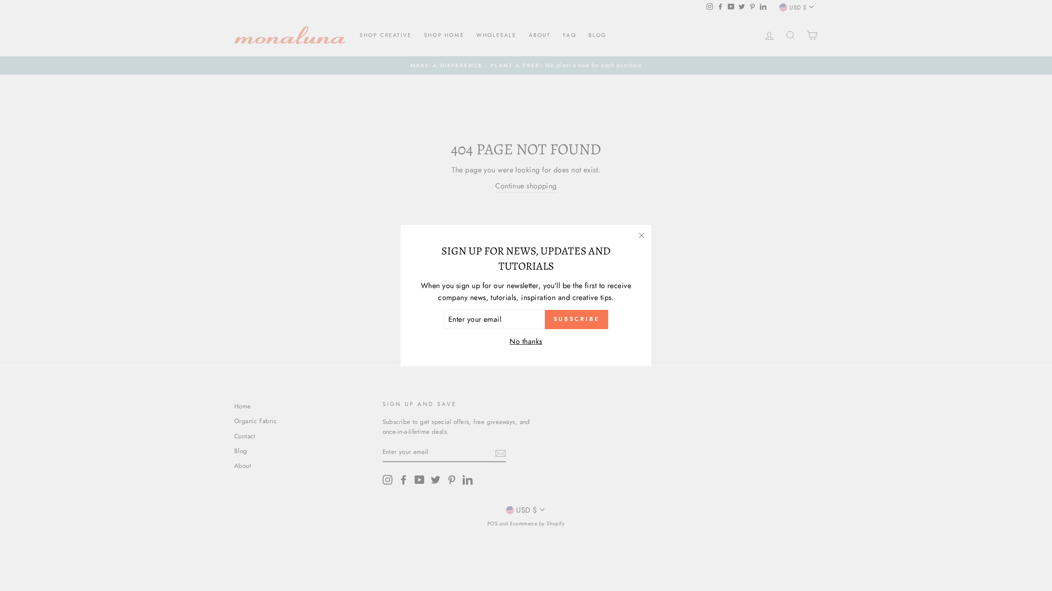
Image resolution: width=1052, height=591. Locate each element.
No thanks (526, 341)
